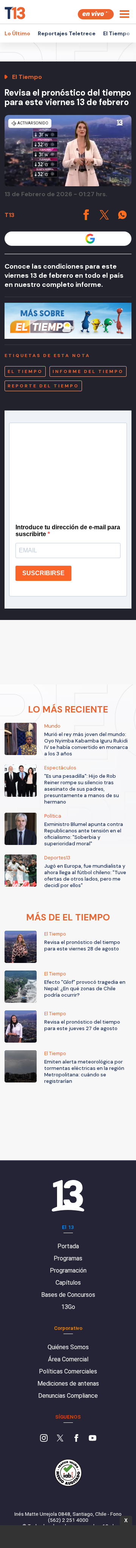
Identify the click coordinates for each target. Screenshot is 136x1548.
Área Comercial (68, 1359)
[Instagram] (43, 1438)
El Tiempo (116, 33)
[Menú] (124, 14)
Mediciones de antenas (68, 1383)
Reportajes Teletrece (67, 33)
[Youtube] (92, 1438)
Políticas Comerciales (68, 1371)
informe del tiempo (88, 371)
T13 (9, 215)
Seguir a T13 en (62, 239)
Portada (68, 1246)
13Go (68, 1306)
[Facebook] (76, 1438)
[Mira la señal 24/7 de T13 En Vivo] (96, 14)
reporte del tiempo (43, 386)
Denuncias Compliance (68, 1395)
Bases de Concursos (68, 1294)
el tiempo (25, 371)
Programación (68, 1270)
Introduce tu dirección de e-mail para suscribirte (67, 530)
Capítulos (68, 1282)
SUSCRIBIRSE (43, 573)
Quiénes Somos (68, 1347)
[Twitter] (60, 1438)
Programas (68, 1258)
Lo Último (17, 33)
